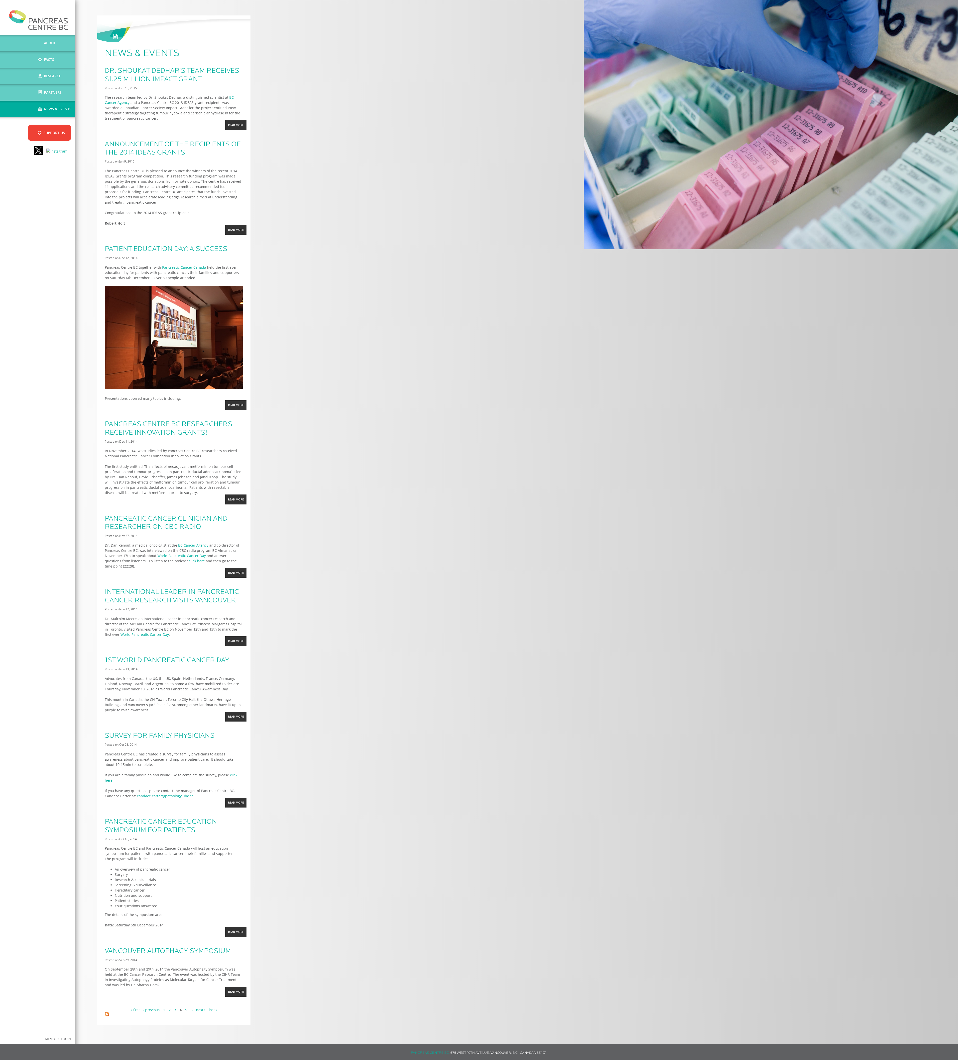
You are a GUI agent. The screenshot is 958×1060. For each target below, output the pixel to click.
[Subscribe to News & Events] (107, 1015)
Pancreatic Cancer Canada (184, 267)
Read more (237, 126)
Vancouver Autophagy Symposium (168, 951)
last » (213, 1009)
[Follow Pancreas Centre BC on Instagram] (56, 151)
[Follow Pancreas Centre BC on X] (38, 151)
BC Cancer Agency (193, 545)
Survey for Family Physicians (160, 736)
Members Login (58, 1039)
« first (135, 1009)
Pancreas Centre (38, 20)
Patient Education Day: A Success (166, 249)
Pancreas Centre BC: (430, 1053)
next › (200, 1009)
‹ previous (151, 1009)
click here (197, 561)
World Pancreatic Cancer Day (181, 555)
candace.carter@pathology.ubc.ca (165, 796)
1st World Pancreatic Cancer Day (167, 660)
